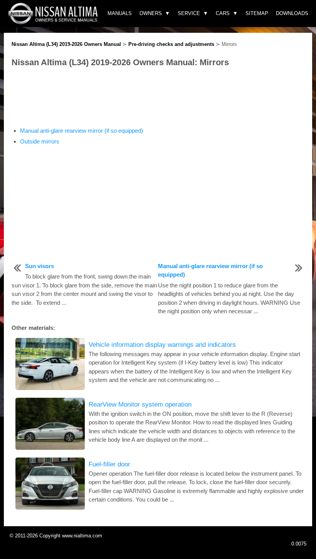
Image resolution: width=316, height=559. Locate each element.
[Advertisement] (158, 97)
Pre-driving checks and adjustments (171, 44)
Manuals (120, 13)
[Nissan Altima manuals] (54, 22)
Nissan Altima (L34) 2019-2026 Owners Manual (66, 44)
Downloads (292, 13)
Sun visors (39, 266)
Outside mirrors (39, 141)
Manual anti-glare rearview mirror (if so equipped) (81, 130)
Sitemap (256, 13)
